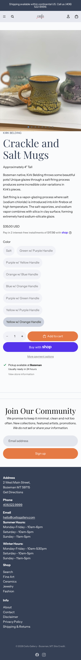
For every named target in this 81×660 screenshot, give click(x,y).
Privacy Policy (12, 622)
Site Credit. (60, 646)
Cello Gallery (30, 646)
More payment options (40, 356)
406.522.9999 (12, 504)
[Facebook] (37, 654)
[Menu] (4, 16)
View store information (21, 374)
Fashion (8, 591)
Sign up (40, 453)
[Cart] (76, 16)
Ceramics (10, 581)
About (7, 607)
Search (8, 572)
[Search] (12, 16)
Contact (9, 612)
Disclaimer (10, 617)
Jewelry (8, 586)
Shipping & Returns (16, 626)
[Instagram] (44, 654)
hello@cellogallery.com (19, 517)
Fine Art (8, 577)
